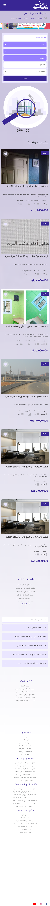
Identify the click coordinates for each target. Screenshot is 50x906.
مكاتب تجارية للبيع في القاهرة (25, 775)
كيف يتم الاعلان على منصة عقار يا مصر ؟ (30, 637)
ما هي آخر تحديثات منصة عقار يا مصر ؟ (31, 663)
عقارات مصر (25, 737)
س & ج (45, 877)
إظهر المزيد (25, 604)
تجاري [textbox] (42, 51)
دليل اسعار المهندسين (25, 826)
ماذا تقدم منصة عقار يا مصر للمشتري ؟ (31, 646)
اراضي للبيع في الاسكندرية (25, 806)
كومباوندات (44, 870)
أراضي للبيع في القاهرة (25, 780)
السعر (42, 65)
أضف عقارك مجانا (18, 866)
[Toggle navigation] (5, 5)
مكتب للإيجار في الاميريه (25, 598)
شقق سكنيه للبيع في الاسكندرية (25, 789)
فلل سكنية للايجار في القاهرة (25, 772)
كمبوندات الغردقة (25, 749)
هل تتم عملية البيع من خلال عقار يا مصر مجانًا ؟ (28, 655)
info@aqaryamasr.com (29, 893)
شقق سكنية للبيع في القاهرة (25, 763)
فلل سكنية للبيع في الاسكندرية (25, 795)
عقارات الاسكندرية (25, 743)
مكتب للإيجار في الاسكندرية (25, 692)
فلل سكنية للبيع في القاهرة (25, 769)
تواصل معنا (20, 877)
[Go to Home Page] (46, 18)
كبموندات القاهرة (25, 746)
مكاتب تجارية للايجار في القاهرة (25, 777)
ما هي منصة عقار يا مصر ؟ (36, 628)
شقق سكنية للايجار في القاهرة (25, 766)
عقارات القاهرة (25, 740)
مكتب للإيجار (25, 686)
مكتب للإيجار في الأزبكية (25, 595)
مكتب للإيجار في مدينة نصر (25, 689)
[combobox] (25, 44)
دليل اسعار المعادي (25, 829)
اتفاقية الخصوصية (41, 881)
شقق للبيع (25, 815)
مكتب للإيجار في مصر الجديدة (25, 695)
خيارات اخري (40, 72)
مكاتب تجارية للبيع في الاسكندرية (25, 801)
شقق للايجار (25, 818)
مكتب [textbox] (42, 58)
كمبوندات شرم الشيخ (25, 752)
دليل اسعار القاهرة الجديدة (25, 821)
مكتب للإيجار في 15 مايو (25, 585)
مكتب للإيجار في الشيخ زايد (25, 701)
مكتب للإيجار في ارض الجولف (25, 592)
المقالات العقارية (41, 874)
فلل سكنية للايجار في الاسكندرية (25, 798)
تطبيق (25, 79)
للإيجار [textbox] (42, 45)
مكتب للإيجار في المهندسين (25, 698)
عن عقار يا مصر (19, 874)
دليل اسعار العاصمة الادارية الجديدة (25, 824)
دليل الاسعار (20, 870)
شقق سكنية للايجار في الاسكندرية (25, 792)
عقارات (45, 866)
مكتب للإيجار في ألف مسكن (25, 588)
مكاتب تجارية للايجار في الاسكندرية (25, 803)
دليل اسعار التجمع (25, 832)
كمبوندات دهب (25, 754)
